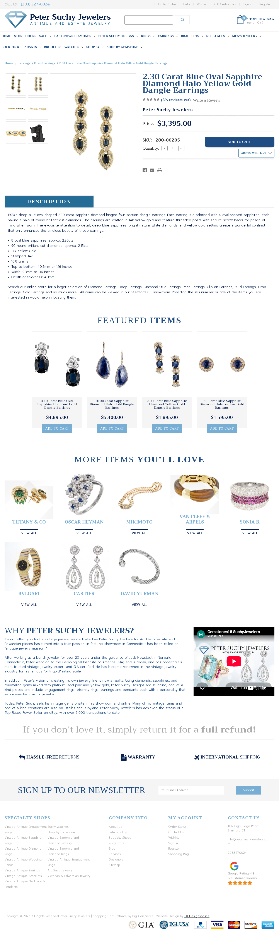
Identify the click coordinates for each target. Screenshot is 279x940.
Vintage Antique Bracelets (23, 876)
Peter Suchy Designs (116, 36)
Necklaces (215, 36)
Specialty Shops (120, 838)
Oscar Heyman (84, 522)
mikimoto (139, 522)
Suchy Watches (58, 827)
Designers (116, 859)
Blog (112, 849)
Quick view (57, 364)
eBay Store (116, 843)
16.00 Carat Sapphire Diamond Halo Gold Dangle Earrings (112, 404)
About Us (115, 827)
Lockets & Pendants (19, 47)
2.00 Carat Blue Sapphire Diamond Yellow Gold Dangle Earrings (167, 404)
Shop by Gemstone (122, 47)
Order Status (167, 4)
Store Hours (25, 36)
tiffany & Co (29, 522)
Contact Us (176, 832)
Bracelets (190, 36)
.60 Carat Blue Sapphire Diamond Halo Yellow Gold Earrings (222, 404)
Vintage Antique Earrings (22, 870)
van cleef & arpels (194, 519)
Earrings (166, 36)
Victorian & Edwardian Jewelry (69, 876)
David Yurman (139, 593)
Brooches (52, 47)
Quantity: (151, 148)
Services (115, 854)
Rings (146, 36)
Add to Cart (57, 428)
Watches (71, 47)
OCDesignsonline (196, 916)
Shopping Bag (178, 854)
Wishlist (202, 4)
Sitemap (114, 865)
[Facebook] (145, 170)
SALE (43, 36)
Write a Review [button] (206, 100)
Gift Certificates (225, 4)
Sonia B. (250, 522)
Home (6, 36)
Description (49, 201)
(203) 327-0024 (35, 4)
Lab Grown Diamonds (72, 36)
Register (265, 4)
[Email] (152, 170)
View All (29, 533)
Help (186, 4)
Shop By (93, 47)
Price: (148, 123)
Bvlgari (29, 593)
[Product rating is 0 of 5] (151, 99)
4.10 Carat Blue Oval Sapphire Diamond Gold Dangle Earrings (57, 404)
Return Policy (118, 832)
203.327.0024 (237, 853)
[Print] (159, 170)
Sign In (173, 843)
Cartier (84, 593)
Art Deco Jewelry (60, 870)
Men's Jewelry (244, 36)
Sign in (247, 4)
